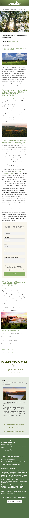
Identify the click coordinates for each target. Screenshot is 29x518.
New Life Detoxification (6, 463)
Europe (17, 496)
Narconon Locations (21, 497)
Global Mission (13, 472)
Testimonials (8, 464)
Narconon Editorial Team (11, 476)
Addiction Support (11, 487)
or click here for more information (14, 372)
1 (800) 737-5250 (14, 369)
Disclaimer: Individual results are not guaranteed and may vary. (12, 509)
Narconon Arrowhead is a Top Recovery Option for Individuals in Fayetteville (14, 49)
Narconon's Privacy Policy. (15, 269)
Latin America (6, 497)
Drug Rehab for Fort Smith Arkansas (14, 424)
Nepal (11, 497)
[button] (14, 502)
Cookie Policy (7, 508)
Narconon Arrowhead (8, 99)
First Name (6, 231)
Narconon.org (4, 496)
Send (14, 273)
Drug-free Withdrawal (20, 461)
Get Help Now (14, 365)
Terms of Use (12, 508)
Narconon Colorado (9, 340)
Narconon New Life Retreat (12, 333)
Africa (15, 497)
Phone (5, 251)
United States (11, 496)
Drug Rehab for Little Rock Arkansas (14, 431)
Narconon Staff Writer (13, 41)
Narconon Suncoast (9, 337)
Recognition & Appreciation (15, 475)
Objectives (5, 210)
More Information (5, 484)
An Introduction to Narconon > (10, 353)
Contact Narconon (14, 486)
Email (5, 244)
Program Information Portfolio (16, 484)
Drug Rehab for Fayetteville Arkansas (14, 428)
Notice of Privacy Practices (21, 508)
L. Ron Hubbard (21, 476)
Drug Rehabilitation (16, 464)
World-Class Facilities (7, 473)
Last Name (6, 237)
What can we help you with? (11, 257)
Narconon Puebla (8, 344)
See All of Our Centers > (8, 349)
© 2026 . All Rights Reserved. (10, 506)
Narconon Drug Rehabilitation (7, 461)
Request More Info (5, 486)
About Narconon (5, 472)
